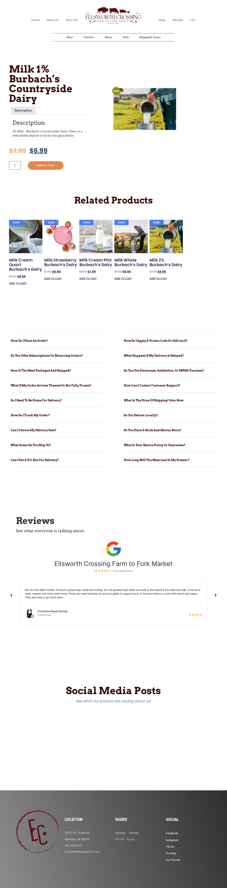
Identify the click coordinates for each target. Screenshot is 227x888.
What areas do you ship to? (31, 445)
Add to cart (45, 165)
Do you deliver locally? (141, 415)
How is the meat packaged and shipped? (41, 370)
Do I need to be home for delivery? (36, 400)
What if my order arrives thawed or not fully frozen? (51, 385)
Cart (193, 20)
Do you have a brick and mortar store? (152, 430)
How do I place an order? (29, 340)
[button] (57, 343)
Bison (108, 37)
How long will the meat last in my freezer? (156, 460)
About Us (53, 20)
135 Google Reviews (122, 571)
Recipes (178, 20)
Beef (70, 37)
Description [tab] (23, 110)
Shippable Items (149, 37)
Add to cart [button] (17, 283)
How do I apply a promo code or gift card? (155, 340)
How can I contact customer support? (152, 385)
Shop (162, 20)
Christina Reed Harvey (52, 611)
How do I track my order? (30, 415)
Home (35, 20)
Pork (126, 37)
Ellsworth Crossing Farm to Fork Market (113, 564)
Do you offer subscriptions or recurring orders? (47, 355)
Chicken (88, 37)
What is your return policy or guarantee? (154, 445)
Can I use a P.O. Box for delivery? (35, 460)
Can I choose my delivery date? (33, 430)
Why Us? (72, 20)
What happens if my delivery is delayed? (154, 355)
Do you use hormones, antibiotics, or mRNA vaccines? (164, 370)
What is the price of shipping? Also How (154, 400)
